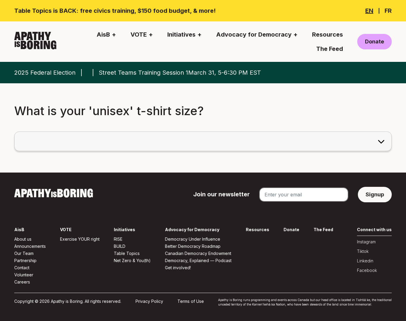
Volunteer (23, 274)
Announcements (30, 246)
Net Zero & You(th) (132, 260)
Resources (327, 34)
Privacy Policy (149, 301)
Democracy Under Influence (192, 239)
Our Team (24, 253)
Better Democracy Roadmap (193, 246)
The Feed (329, 48)
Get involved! (178, 267)
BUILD (119, 246)
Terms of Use (190, 301)
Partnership (25, 260)
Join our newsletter (221, 194)
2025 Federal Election (44, 72)
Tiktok (363, 251)
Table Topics (127, 253)
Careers (22, 281)
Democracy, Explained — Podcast (198, 260)
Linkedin (365, 260)
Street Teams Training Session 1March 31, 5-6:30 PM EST (180, 72)
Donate (374, 41)
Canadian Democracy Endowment (198, 253)
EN (369, 10)
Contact (21, 267)
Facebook (367, 270)
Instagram (366, 241)
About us (23, 239)
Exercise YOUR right (80, 239)
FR (388, 10)
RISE (118, 239)
